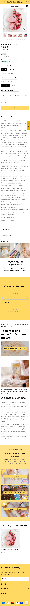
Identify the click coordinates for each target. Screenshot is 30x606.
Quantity (4, 103)
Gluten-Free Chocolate (9, 78)
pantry (22, 185)
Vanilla (4, 69)
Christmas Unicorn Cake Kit (9, 549)
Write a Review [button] (15, 298)
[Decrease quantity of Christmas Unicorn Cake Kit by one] (10, 103)
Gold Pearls (5, 85)
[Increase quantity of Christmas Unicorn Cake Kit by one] (27, 103)
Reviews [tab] (5, 302)
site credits (19, 599)
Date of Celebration (7, 90)
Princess (14, 85)
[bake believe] (15, 6)
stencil (19, 183)
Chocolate (12, 69)
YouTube (8, 459)
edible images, (12, 183)
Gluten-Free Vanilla (8, 74)
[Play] (15, 348)
